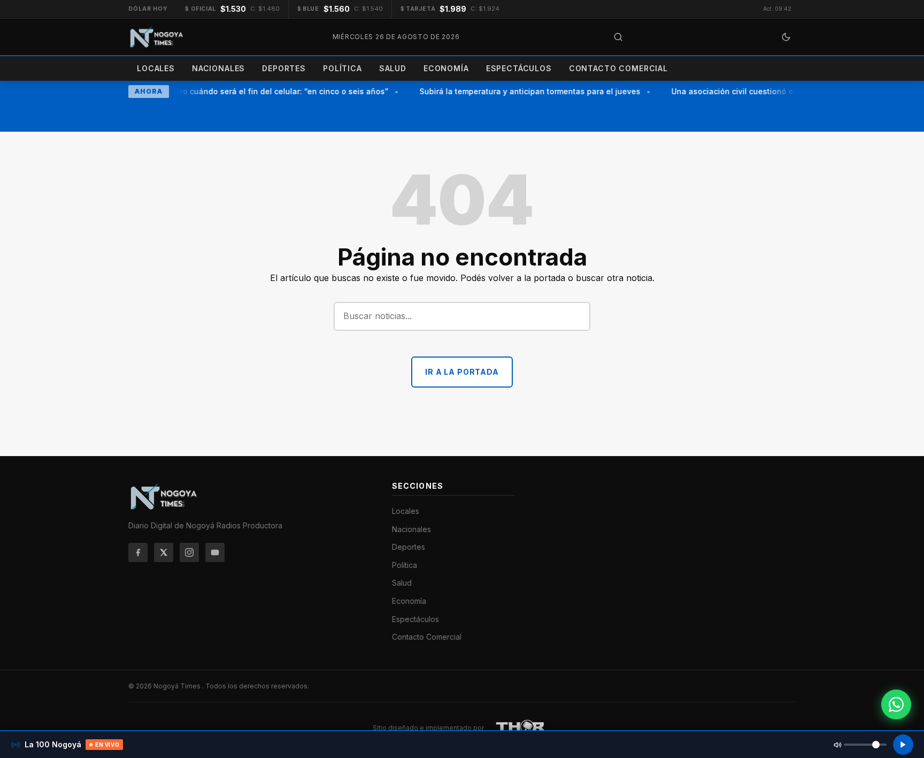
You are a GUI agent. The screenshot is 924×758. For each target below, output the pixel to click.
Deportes (284, 68)
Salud (392, 68)
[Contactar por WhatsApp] (896, 704)
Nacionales (218, 68)
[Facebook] (138, 552)
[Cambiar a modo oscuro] (786, 37)
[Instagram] (189, 552)
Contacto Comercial (618, 68)
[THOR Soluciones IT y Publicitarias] (520, 728)
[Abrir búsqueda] (618, 37)
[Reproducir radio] (903, 744)
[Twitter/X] (163, 552)
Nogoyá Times (177, 686)
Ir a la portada (462, 371)
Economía (446, 68)
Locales (156, 68)
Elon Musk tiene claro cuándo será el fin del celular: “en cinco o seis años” (244, 91)
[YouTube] (215, 552)
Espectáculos (519, 68)
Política (342, 68)
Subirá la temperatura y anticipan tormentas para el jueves (526, 91)
